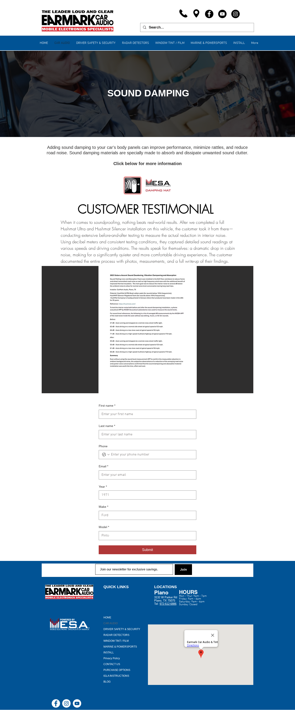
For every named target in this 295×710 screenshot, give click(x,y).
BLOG (107, 681)
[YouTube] (222, 14)
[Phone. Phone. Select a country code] (106, 454)
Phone (103, 446)
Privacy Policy (111, 658)
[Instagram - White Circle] (66, 703)
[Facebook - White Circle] (56, 703)
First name (107, 405)
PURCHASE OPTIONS (116, 670)
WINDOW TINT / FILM (116, 640)
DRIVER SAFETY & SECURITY (121, 629)
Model (104, 527)
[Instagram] (235, 14)
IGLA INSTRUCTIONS (116, 675)
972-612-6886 (168, 603)
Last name (107, 426)
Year (103, 486)
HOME (107, 617)
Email (103, 466)
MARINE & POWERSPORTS (120, 646)
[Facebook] (209, 14)
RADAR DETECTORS (116, 635)
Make (103, 506)
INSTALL (108, 652)
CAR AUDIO (110, 623)
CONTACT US (111, 664)
